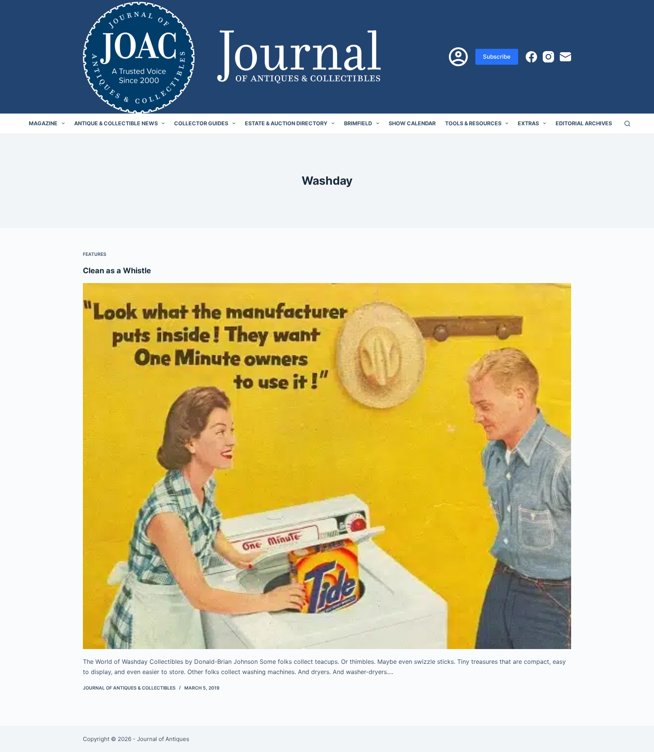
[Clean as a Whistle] (327, 466)
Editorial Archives (584, 123)
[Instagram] (548, 56)
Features (94, 254)
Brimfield (358, 123)
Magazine (43, 123)
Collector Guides (201, 123)
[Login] (458, 56)
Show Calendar (412, 123)
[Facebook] (531, 56)
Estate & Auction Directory (286, 123)
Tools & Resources (473, 123)
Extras (528, 123)
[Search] (627, 123)
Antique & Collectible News (116, 123)
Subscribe (497, 56)
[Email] (565, 56)
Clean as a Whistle (117, 270)
